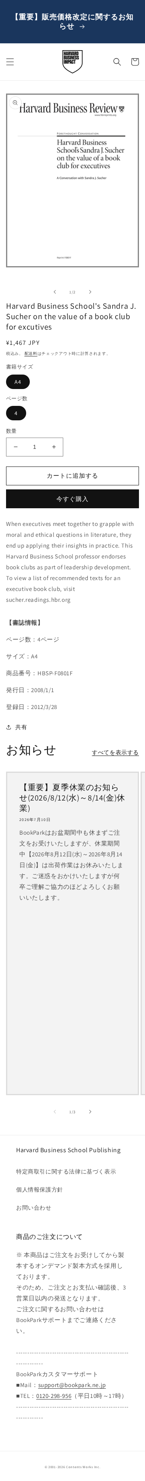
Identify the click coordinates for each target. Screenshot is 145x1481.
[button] (10, 62)
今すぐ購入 (72, 499)
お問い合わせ (34, 1207)
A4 (17, 381)
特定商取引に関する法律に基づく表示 (66, 1171)
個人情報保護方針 (39, 1189)
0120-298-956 (53, 1396)
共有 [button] (21, 727)
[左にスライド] (55, 292)
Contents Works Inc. (83, 1467)
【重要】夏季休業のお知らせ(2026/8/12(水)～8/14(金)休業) (72, 797)
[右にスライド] (90, 292)
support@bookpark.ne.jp (72, 1385)
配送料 (31, 353)
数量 (11, 431)
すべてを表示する (115, 752)
